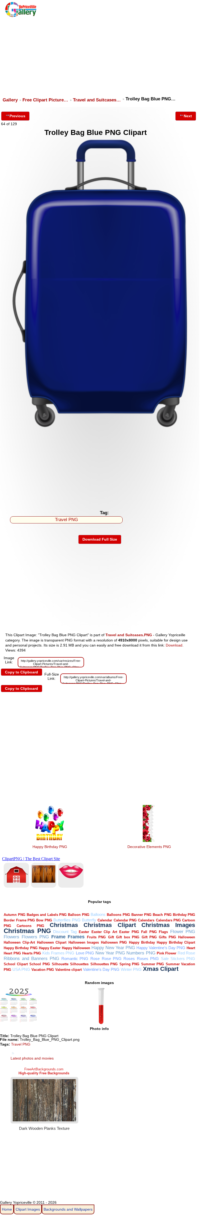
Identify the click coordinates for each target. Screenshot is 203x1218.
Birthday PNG (184, 915)
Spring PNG (129, 964)
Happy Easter (50, 948)
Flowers (11, 936)
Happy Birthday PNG (50, 847)
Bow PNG (44, 920)
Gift (111, 937)
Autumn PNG (14, 915)
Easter (84, 932)
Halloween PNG (114, 942)
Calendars (146, 920)
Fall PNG (149, 932)
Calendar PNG (125, 920)
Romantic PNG (75, 958)
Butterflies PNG (66, 920)
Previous (17, 116)
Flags (163, 932)
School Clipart (16, 964)
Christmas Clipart (110, 925)
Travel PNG (66, 519)
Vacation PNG (42, 970)
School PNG (39, 964)
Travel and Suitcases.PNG (128, 635)
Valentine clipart (68, 970)
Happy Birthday (142, 942)
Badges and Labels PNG (47, 915)
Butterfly (89, 920)
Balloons (98, 914)
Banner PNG (141, 915)
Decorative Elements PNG (149, 847)
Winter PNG (131, 969)
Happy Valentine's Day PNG (160, 947)
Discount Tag (65, 931)
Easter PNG (129, 932)
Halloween (186, 937)
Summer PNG (152, 964)
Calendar (105, 920)
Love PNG (85, 953)
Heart (191, 948)
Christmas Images (168, 925)
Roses (129, 958)
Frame (58, 936)
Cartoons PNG (30, 926)
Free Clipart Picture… (45, 99)
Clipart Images (28, 1209)
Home (7, 1209)
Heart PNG (12, 953)
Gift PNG (149, 937)
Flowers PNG (35, 936)
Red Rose (186, 953)
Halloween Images (83, 942)
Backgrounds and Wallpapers (68, 1209)
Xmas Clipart (160, 969)
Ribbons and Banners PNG (31, 958)
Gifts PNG (167, 937)
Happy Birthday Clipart (176, 942)
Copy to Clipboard (21, 672)
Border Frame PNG (19, 920)
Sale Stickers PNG (178, 958)
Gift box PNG (127, 937)
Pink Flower (166, 953)
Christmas (64, 925)
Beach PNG (162, 915)
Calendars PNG (168, 920)
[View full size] (99, 428)
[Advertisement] (100, 55)
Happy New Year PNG (113, 947)
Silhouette (60, 964)
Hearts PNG (31, 953)
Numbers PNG (140, 952)
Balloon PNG (78, 915)
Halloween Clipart (52, 942)
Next (188, 116)
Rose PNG (112, 958)
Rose (95, 958)
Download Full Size (99, 539)
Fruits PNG (96, 937)
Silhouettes (79, 964)
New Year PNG (110, 952)
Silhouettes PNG (104, 964)
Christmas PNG (27, 930)
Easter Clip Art (104, 932)
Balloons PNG (118, 915)
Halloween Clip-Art (19, 942)
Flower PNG (182, 931)
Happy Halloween (76, 948)
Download (174, 645)
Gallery (10, 99)
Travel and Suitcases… (97, 99)
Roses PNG (148, 958)
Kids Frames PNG (58, 953)
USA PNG (21, 969)
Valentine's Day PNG (101, 969)
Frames (76, 936)
